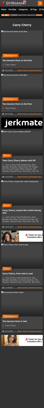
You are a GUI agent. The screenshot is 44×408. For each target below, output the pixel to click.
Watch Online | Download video (30, 70)
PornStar (12, 9)
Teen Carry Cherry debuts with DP (19, 160)
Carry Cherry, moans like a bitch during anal (21, 211)
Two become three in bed (14, 321)
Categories (23, 9)
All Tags (33, 9)
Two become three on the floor (17, 60)
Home (3, 9)
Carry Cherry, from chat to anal (17, 273)
